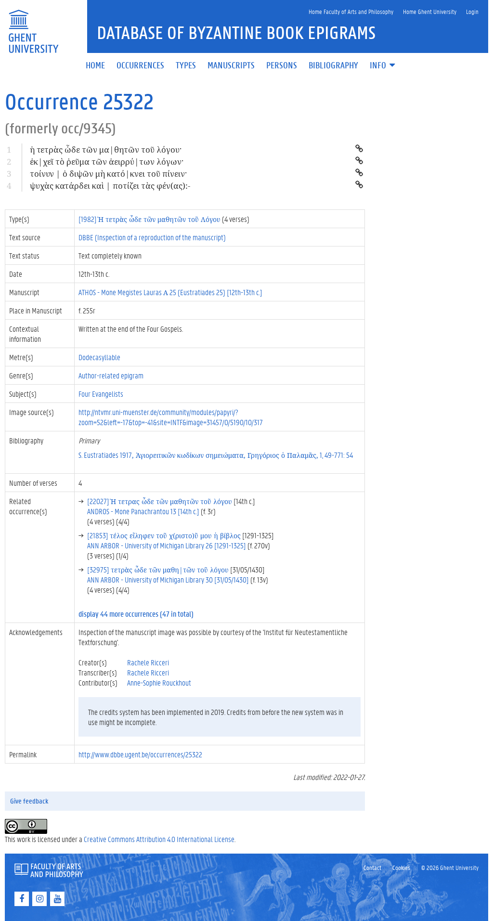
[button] (383, 65)
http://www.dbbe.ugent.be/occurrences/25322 (140, 754)
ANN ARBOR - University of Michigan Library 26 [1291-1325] (166, 545)
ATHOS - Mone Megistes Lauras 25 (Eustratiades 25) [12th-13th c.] (170, 292)
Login (472, 11)
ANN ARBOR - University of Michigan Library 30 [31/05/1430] (168, 579)
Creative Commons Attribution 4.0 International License (159, 839)
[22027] (159, 501)
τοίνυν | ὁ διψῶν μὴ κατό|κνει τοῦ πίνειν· (108, 173)
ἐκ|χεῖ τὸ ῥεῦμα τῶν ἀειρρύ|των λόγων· (106, 161)
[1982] (149, 219)
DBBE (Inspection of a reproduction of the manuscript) (152, 237)
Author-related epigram (110, 375)
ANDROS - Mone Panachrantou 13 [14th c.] (143, 511)
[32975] (158, 569)
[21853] (164, 535)
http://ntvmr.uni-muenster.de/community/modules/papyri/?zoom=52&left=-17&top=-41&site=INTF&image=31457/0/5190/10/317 (170, 417)
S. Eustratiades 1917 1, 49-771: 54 (215, 455)
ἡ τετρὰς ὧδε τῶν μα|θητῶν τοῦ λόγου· (106, 149)
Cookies (401, 867)
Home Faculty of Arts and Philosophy (351, 11)
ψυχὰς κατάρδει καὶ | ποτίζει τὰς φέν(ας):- (110, 185)
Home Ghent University (429, 11)
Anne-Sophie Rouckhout (159, 682)
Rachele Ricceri (148, 662)
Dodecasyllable (99, 357)
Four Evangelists (100, 394)
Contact (372, 867)
